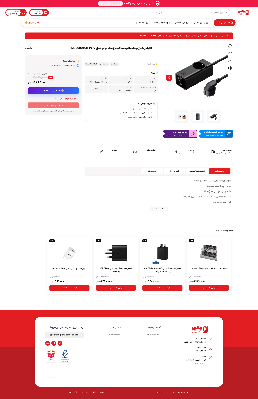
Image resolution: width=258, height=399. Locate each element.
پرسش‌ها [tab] (152, 171)
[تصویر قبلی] (169, 78)
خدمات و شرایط (153, 334)
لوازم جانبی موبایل (217, 36)
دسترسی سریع (114, 334)
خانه (229, 36)
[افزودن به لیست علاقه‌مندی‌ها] (230, 46)
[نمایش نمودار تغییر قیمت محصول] (230, 60)
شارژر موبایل (203, 36)
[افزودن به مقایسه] (230, 68)
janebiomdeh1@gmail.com (194, 342)
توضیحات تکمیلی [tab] (197, 171)
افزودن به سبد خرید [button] (209, 288)
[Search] (160, 13)
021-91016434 (201, 351)
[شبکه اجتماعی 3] (47, 343)
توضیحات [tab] (219, 171)
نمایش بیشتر (161, 209)
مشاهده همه (96, 89)
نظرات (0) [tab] (174, 171)
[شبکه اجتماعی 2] (53, 343)
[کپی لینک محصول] (230, 53)
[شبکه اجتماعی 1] (60, 343)
